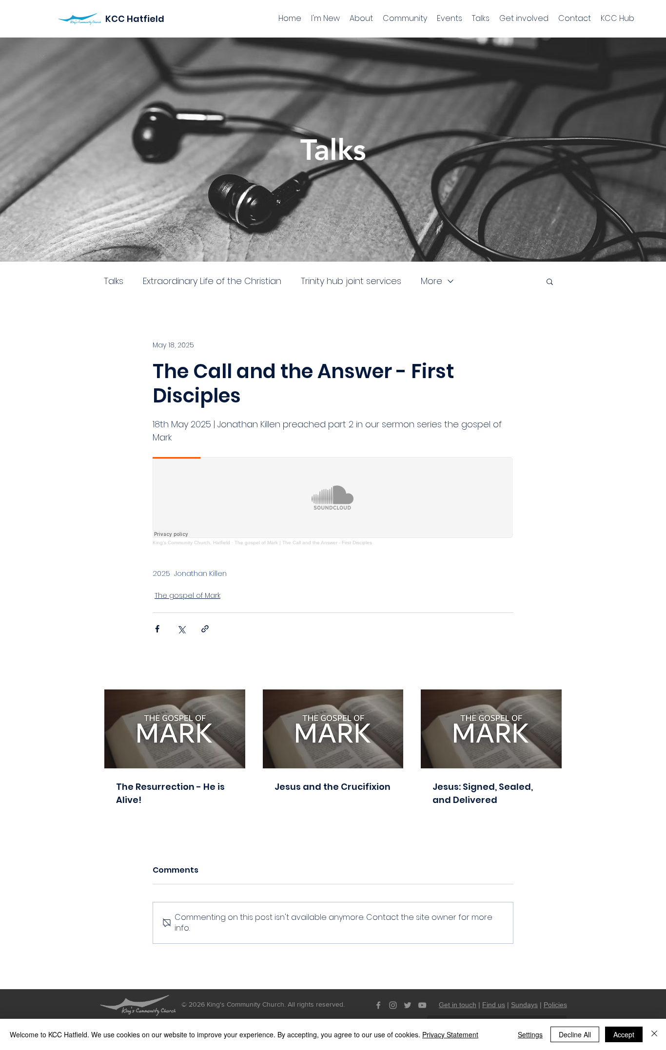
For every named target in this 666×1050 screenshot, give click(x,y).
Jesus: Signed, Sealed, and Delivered (482, 793)
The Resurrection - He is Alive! (170, 793)
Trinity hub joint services (351, 281)
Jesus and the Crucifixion (332, 787)
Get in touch (457, 1005)
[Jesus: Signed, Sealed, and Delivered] (491, 728)
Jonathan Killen (200, 573)
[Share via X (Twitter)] (181, 628)
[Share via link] (205, 628)
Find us (493, 1005)
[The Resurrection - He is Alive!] (174, 728)
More (431, 281)
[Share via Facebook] (157, 628)
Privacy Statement (450, 1034)
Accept (623, 1034)
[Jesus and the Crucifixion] (333, 728)
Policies (555, 1005)
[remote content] (333, 501)
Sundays (524, 1005)
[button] (549, 281)
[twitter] (407, 1005)
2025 (161, 573)
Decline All (575, 1034)
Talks (113, 281)
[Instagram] (393, 1005)
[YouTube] (422, 1005)
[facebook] (378, 1005)
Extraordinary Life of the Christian (212, 281)
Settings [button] (530, 1034)
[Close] (654, 1034)
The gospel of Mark (187, 595)
